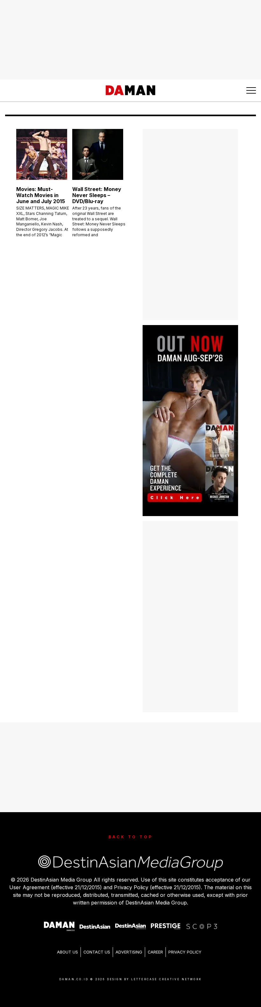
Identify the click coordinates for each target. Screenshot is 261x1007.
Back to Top (131, 836)
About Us (67, 952)
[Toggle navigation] (251, 90)
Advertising (129, 952)
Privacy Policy (184, 952)
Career (155, 952)
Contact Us (96, 952)
